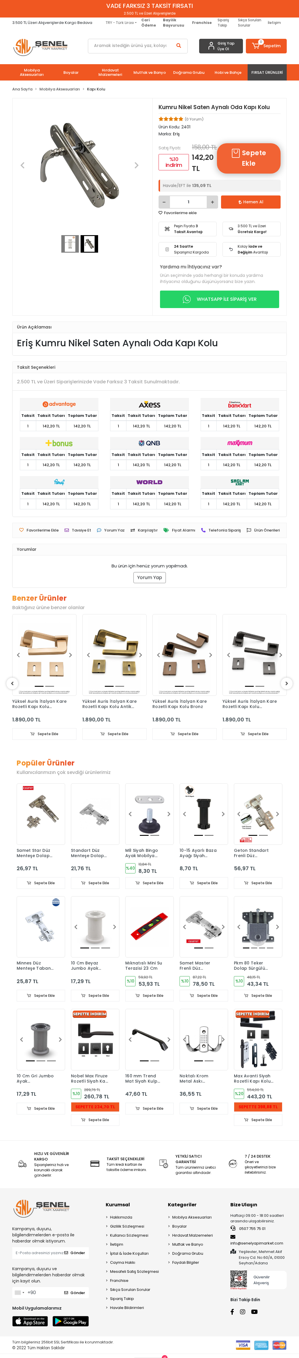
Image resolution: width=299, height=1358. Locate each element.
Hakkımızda (121, 1217)
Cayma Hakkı (122, 1262)
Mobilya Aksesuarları (192, 1217)
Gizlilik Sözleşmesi (127, 1226)
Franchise (119, 1280)
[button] (266, 46)
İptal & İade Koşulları (129, 1253)
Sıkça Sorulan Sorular (249, 23)
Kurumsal (118, 1204)
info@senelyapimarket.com (256, 1243)
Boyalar (179, 1226)
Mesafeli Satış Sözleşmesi (134, 1271)
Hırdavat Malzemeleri (192, 1235)
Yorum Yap (149, 577)
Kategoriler (182, 1204)
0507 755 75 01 (251, 1228)
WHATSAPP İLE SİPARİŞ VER (227, 299)
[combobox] (19, 1292)
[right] (286, 683)
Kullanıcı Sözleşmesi (129, 1235)
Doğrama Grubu (187, 1253)
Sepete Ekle (253, 158)
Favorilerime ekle (180, 213)
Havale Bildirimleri (127, 1307)
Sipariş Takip (223, 23)
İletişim (274, 22)
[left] (12, 683)
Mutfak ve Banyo (187, 1244)
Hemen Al (253, 202)
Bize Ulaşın (243, 1204)
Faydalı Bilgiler (185, 1262)
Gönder (77, 1253)
